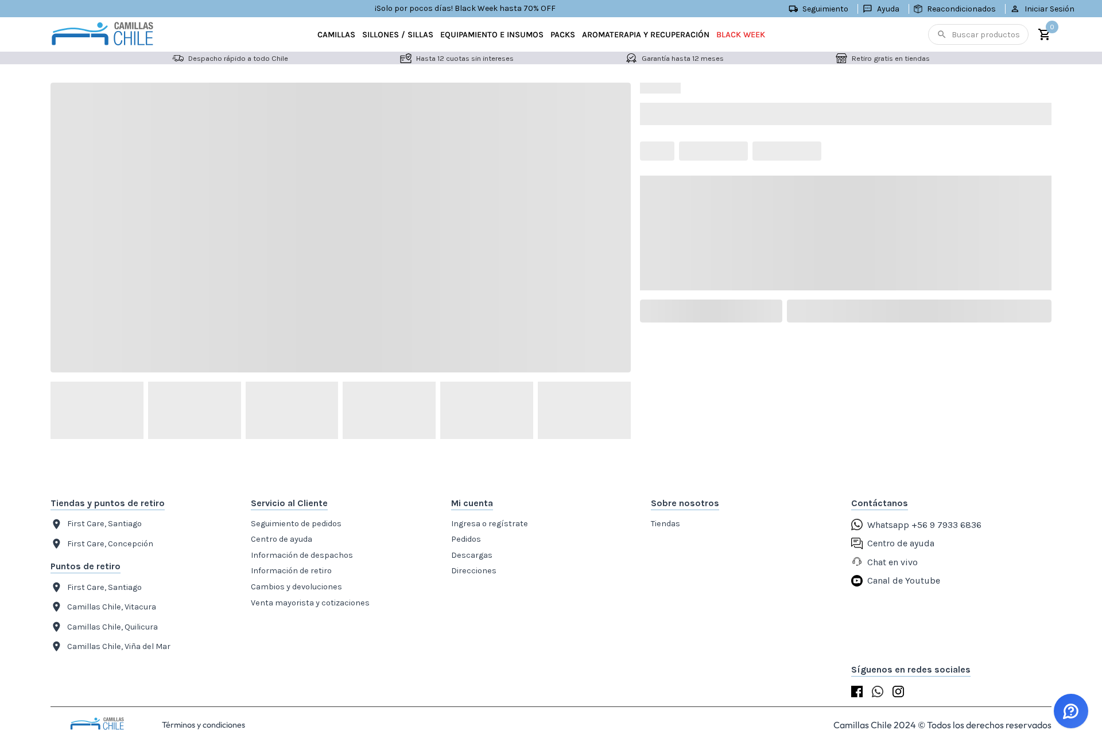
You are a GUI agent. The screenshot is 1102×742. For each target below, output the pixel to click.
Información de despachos (302, 555)
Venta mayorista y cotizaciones (310, 603)
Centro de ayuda (281, 539)
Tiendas (665, 524)
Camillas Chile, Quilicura (112, 627)
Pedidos (466, 539)
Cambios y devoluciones (296, 587)
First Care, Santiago (104, 524)
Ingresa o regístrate (489, 524)
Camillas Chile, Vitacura (111, 607)
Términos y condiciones (203, 725)
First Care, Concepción (110, 544)
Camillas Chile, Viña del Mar (118, 646)
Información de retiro (291, 571)
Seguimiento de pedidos (296, 524)
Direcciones (473, 571)
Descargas (471, 555)
